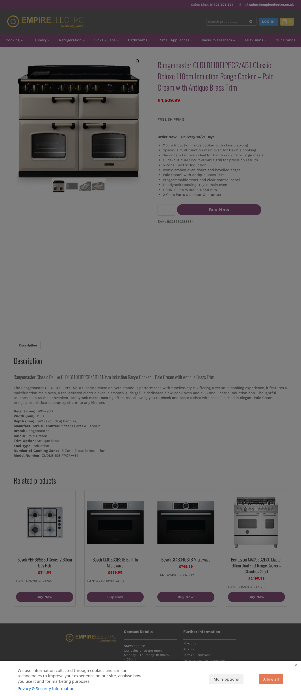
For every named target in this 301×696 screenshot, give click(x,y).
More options (226, 679)
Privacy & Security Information (46, 688)
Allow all (271, 679)
